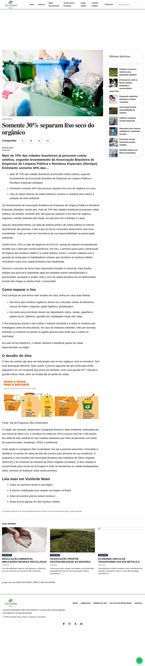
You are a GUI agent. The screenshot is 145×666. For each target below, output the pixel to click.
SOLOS (54, 244)
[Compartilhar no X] (31, 141)
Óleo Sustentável (40, 449)
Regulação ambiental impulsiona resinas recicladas (128, 99)
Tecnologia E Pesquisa (69, 4)
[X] (75, 624)
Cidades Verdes (95, 4)
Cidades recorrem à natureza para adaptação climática (128, 72)
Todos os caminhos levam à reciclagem (31, 484)
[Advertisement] (72, 31)
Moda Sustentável (54, 4)
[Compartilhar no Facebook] (22, 141)
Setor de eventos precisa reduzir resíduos (32, 496)
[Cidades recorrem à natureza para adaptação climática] (113, 72)
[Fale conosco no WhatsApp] (139, 660)
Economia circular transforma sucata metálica (127, 142)
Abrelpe (18, 209)
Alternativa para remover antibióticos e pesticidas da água (130, 131)
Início (32, 4)
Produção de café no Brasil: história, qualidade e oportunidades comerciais (123, 85)
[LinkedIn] (81, 624)
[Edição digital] (115, 4)
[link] (15, 4)
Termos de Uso (100, 603)
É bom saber (83, 4)
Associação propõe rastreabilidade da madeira (127, 110)
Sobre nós (85, 603)
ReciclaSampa (13, 323)
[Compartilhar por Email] (48, 141)
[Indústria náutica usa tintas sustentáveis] (113, 153)
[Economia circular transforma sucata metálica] (113, 142)
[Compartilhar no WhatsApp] (39, 141)
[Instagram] (69, 624)
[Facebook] (63, 624)
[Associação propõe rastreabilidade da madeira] (113, 110)
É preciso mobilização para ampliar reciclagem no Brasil (40, 490)
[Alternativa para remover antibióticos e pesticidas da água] (113, 131)
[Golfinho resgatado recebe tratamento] (113, 121)
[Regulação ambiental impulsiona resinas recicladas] (113, 99)
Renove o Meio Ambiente (67, 429)
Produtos (109, 4)
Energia (41, 4)
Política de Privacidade (121, 603)
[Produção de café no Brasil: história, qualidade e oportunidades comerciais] (113, 83)
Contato (138, 603)
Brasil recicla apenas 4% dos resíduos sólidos (35, 501)
